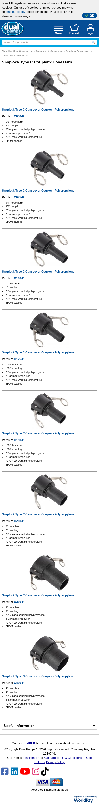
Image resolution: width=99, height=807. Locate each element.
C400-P (19, 683)
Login (90, 29)
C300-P (19, 602)
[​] (5, 773)
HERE (31, 743)
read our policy (15, 12)
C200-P (19, 521)
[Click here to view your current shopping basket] (74, 29)
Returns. (39, 762)
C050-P (19, 116)
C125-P (19, 359)
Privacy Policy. (55, 762)
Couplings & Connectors (50, 51)
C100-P (19, 278)
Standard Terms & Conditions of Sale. (68, 758)
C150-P (19, 440)
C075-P (19, 197)
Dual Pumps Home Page (12, 28)
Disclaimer (30, 758)
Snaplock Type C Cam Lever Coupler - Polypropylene (38, 109)
